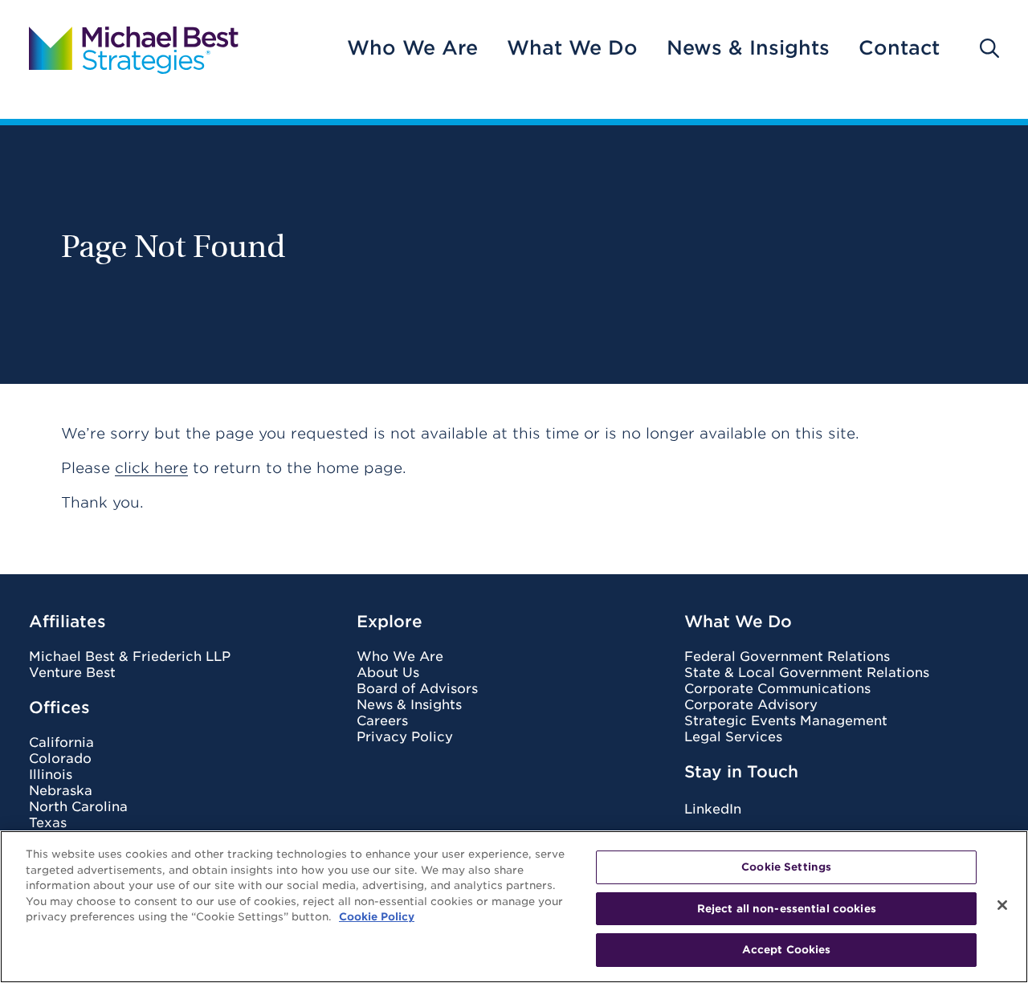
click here (151, 467)
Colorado (60, 759)
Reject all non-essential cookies (786, 909)
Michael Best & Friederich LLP (129, 657)
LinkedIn (712, 809)
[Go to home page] (134, 48)
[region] (514, 906)
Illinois (50, 775)
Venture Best (72, 673)
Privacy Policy (405, 737)
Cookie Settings (786, 867)
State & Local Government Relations (806, 673)
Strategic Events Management (785, 721)
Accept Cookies (786, 950)
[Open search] (989, 48)
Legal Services (733, 737)
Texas (48, 823)
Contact (899, 48)
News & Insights (748, 48)
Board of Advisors (417, 689)
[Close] (1002, 905)
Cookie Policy (376, 917)
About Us (388, 673)
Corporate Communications (777, 689)
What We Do (572, 48)
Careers (382, 721)
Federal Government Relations (787, 657)
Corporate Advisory (751, 705)
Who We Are (412, 48)
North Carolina (78, 807)
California (61, 742)
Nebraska (60, 791)
